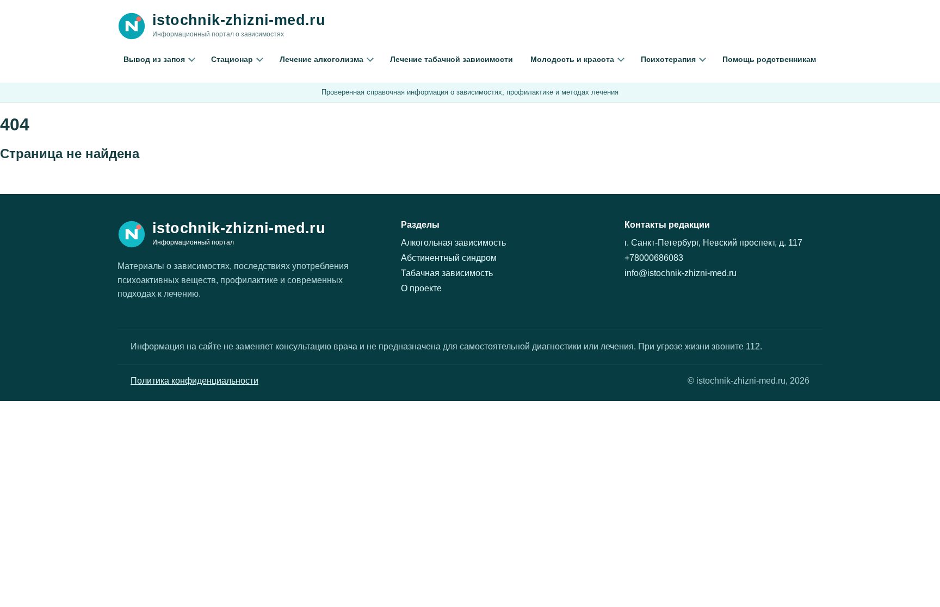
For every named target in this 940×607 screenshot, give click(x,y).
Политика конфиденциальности (194, 380)
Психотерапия (668, 59)
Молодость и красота (572, 59)
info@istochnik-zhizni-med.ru (680, 273)
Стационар (232, 59)
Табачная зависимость (447, 273)
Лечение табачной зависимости (451, 59)
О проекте (421, 288)
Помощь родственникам (769, 59)
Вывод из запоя (154, 59)
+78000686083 (653, 257)
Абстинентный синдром (449, 257)
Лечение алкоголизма (321, 59)
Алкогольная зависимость (453, 242)
